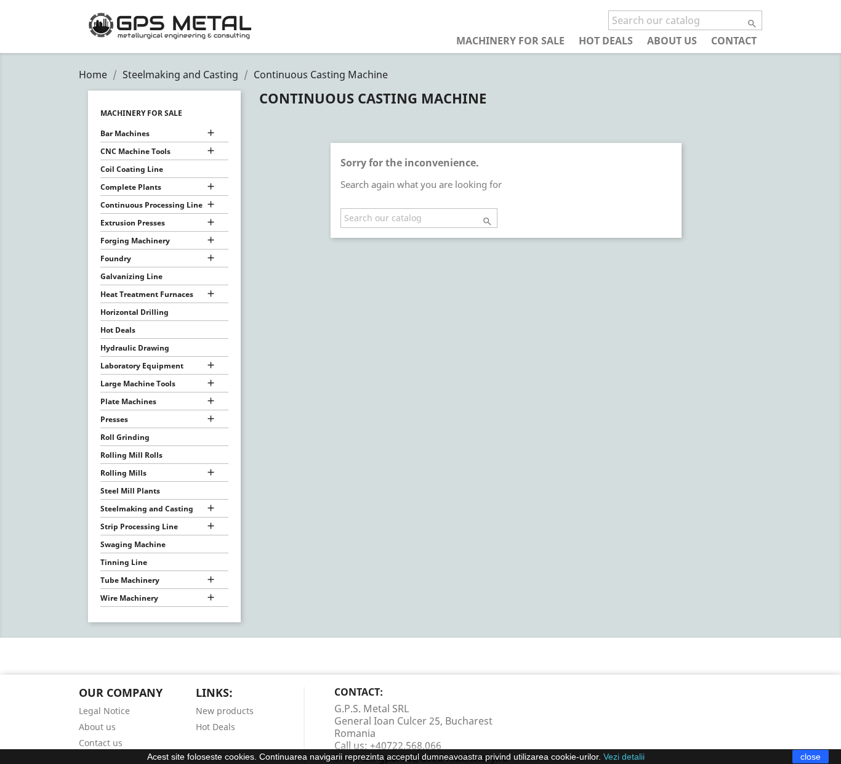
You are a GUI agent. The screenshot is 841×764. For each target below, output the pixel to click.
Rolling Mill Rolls (131, 455)
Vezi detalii (624, 757)
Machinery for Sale (510, 40)
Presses (114, 419)
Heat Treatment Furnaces (146, 294)
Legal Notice (104, 711)
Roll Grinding (125, 437)
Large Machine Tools (137, 383)
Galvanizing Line (131, 276)
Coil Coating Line (131, 169)
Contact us (101, 743)
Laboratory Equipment (141, 365)
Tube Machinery (129, 580)
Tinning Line (123, 562)
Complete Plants (130, 187)
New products (225, 711)
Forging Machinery (135, 240)
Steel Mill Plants (130, 491)
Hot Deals (606, 40)
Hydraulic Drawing (134, 348)
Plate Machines (128, 401)
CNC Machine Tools (135, 151)
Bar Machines (125, 133)
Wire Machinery (129, 598)
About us (672, 40)
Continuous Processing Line (151, 205)
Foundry (115, 258)
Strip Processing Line (139, 526)
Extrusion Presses (132, 222)
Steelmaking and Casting (146, 508)
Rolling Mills (123, 473)
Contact (734, 40)
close (810, 757)
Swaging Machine (133, 544)
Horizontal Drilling (134, 312)
